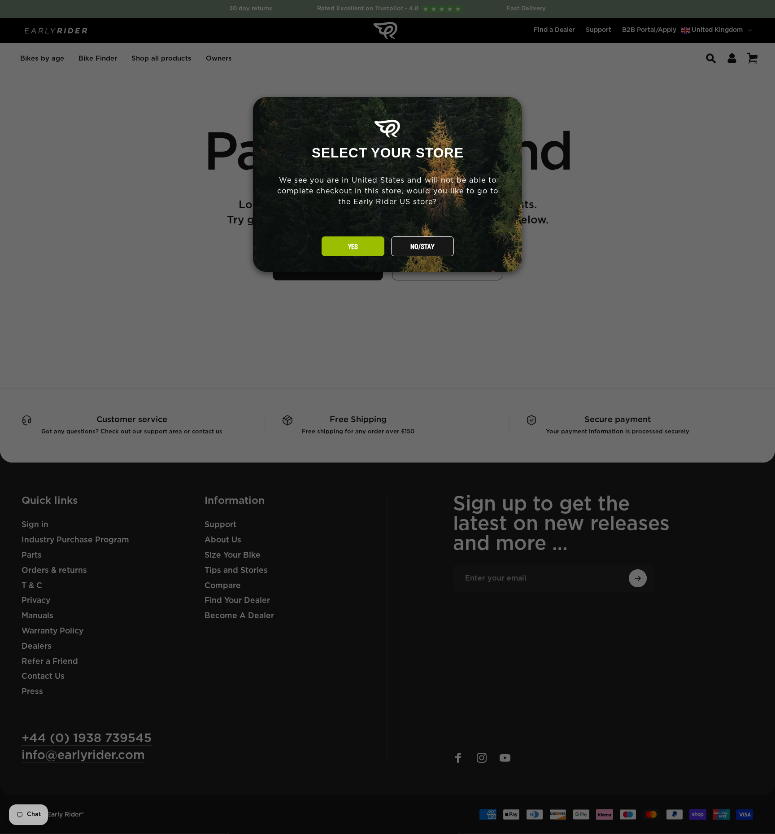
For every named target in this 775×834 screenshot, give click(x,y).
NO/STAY (422, 246)
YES (353, 246)
